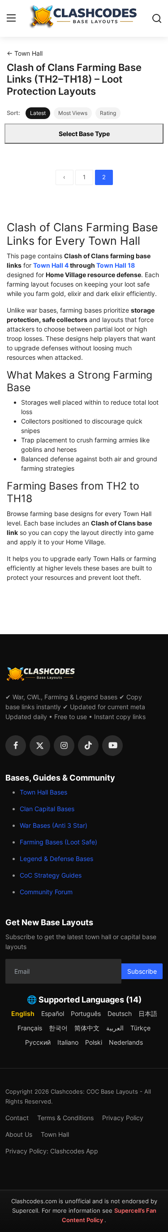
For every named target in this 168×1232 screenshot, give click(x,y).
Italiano (67, 1042)
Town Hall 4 (51, 265)
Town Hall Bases (43, 792)
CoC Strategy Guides (51, 875)
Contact (17, 1118)
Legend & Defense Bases (56, 858)
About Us (18, 1134)
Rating (108, 113)
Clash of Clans (86, 256)
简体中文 (86, 1028)
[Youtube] (112, 745)
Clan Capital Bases (47, 809)
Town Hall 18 (115, 265)
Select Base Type (84, 133)
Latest (38, 113)
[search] (157, 18)
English (22, 1013)
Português (86, 1013)
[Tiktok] (88, 745)
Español (52, 1013)
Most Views (72, 113)
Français (29, 1028)
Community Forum (46, 892)
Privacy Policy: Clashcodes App (51, 1151)
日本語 (147, 1013)
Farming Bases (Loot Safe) (58, 842)
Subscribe (142, 971)
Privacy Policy (122, 1118)
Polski (93, 1042)
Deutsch (120, 1013)
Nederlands (126, 1042)
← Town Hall (25, 53)
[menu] (11, 18)
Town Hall (55, 1134)
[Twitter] (40, 745)
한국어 (58, 1028)
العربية (115, 1028)
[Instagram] (64, 745)
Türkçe (140, 1028)
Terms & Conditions (65, 1118)
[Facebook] (15, 745)
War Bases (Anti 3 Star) (53, 825)
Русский (38, 1042)
